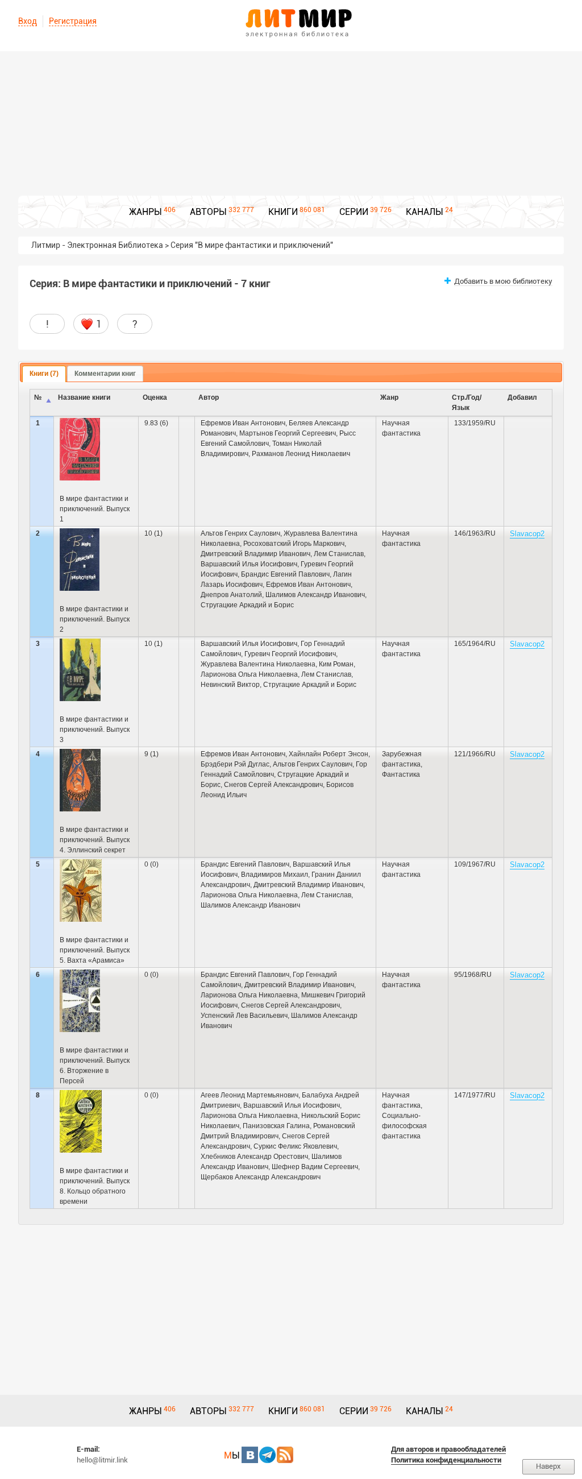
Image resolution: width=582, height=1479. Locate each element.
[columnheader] (187, 403)
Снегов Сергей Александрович (273, 785)
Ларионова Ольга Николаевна (249, 674)
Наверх (548, 1466)
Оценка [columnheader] (155, 397)
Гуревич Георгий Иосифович (290, 654)
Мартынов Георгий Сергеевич (287, 433)
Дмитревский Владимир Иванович (255, 554)
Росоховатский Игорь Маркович (293, 544)
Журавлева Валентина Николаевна (258, 664)
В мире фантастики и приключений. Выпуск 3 (95, 729)
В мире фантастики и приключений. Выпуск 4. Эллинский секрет (95, 840)
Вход (27, 21)
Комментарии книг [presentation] (105, 374)
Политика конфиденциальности (446, 1460)
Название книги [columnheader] (84, 397)
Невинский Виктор (230, 685)
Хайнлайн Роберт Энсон (328, 754)
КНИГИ (283, 211)
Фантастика (401, 774)
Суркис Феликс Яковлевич (295, 1146)
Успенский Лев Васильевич (244, 1016)
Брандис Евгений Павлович (285, 574)
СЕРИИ (353, 211)
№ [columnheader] (37, 397)
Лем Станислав (339, 554)
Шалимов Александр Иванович (315, 595)
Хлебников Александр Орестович (254, 1157)
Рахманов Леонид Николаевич (301, 454)
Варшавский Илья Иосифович (249, 564)
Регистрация (73, 21)
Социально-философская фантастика (404, 1126)
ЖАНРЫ (145, 211)
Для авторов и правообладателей (448, 1449)
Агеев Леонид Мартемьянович (249, 1095)
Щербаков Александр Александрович (261, 1177)
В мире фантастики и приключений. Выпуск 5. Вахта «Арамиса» (95, 950)
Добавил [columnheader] (522, 397)
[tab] (44, 374)
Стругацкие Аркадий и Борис (247, 605)
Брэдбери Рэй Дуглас (235, 764)
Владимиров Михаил (274, 875)
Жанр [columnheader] (389, 397)
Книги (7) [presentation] (44, 374)
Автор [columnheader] (208, 397)
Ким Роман (336, 664)
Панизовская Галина (276, 1126)
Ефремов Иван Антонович (243, 423)
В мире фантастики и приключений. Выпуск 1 (95, 509)
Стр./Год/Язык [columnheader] (466, 402)
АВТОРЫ (208, 211)
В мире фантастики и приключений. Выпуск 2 (95, 619)
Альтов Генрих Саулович (240, 533)
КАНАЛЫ (424, 211)
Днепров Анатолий (231, 595)
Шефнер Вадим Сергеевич (315, 1167)
